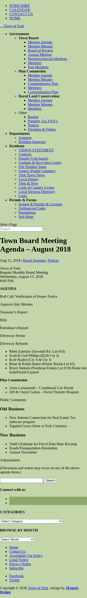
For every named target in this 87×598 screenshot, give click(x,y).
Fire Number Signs (32, 167)
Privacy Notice (20, 564)
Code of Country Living (36, 187)
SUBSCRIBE (19, 6)
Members (35, 63)
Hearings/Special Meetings (47, 59)
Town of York (38, 588)
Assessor (25, 138)
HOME (14, 18)
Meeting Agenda (40, 42)
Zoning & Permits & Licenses (40, 204)
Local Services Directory (37, 192)
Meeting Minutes (40, 46)
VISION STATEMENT (36, 150)
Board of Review (40, 50)
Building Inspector (32, 142)
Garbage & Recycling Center (40, 163)
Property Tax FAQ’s (43, 121)
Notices (33, 125)
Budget (33, 117)
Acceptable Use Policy (26, 556)
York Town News (32, 175)
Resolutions (27, 212)
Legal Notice (18, 560)
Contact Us (17, 551)
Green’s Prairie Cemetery (37, 171)
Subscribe (16, 568)
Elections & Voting (42, 129)
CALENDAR (19, 10)
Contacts (25, 154)
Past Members (38, 67)
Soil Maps (26, 217)
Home (13, 547)
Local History (29, 179)
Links (23, 196)
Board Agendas (34, 260)
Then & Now (28, 183)
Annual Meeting (40, 55)
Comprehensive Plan (43, 84)
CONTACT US (21, 14)
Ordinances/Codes (32, 208)
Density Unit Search (33, 158)
